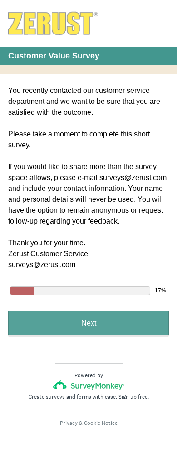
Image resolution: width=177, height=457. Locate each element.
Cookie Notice (101, 423)
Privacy (69, 423)
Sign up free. (133, 396)
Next (88, 323)
